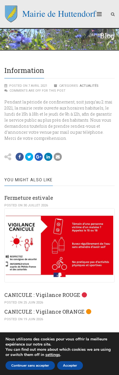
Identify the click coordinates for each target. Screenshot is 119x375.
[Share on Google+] (39, 157)
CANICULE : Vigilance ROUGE (42, 294)
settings (52, 354)
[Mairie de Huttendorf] (50, 14)
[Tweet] (29, 157)
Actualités (89, 86)
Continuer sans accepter (30, 365)
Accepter (70, 365)
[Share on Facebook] (20, 157)
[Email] (48, 157)
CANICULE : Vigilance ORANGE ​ (45, 311)
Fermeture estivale (28, 197)
